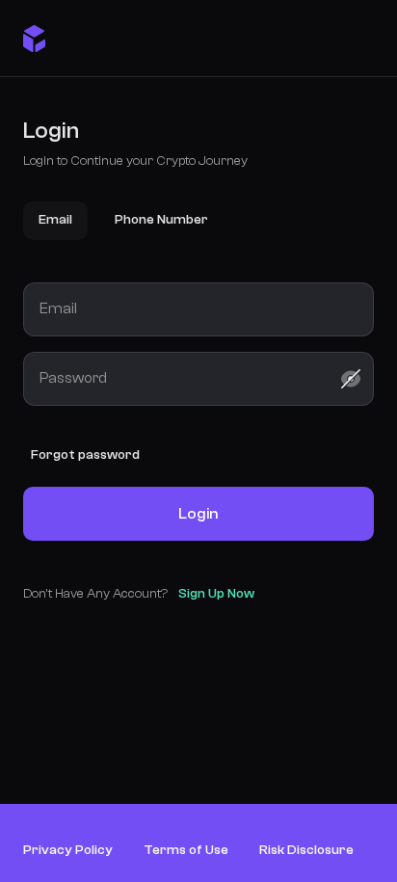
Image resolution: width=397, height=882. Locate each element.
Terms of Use (186, 850)
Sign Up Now (216, 593)
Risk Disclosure (306, 850)
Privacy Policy (68, 850)
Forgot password (85, 455)
